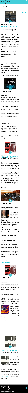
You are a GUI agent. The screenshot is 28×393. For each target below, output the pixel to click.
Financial (8, 386)
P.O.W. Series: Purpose (6, 349)
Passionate (16, 156)
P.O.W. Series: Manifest (6, 91)
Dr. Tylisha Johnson (3, 25)
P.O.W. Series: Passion (6, 155)
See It (11, 93)
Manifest (4, 93)
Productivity (11, 205)
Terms (8, 389)
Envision (2, 93)
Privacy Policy (9, 388)
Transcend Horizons (12, 26)
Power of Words (9, 25)
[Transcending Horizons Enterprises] (5, 3)
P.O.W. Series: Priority (6, 203)
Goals (14, 350)
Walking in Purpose (16, 93)
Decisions (16, 25)
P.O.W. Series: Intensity (6, 277)
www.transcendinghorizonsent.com (6, 376)
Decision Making (13, 25)
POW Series (16, 350)
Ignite (14, 279)
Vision (13, 93)
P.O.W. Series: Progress (23, 12)
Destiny (18, 25)
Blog (6, 25)
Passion (14, 156)
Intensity (16, 279)
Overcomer (2, 26)
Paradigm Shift (5, 205)
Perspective (2, 157)
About (8, 387)
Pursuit (6, 157)
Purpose (4, 26)
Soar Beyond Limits (8, 26)
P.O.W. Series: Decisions (6, 24)
